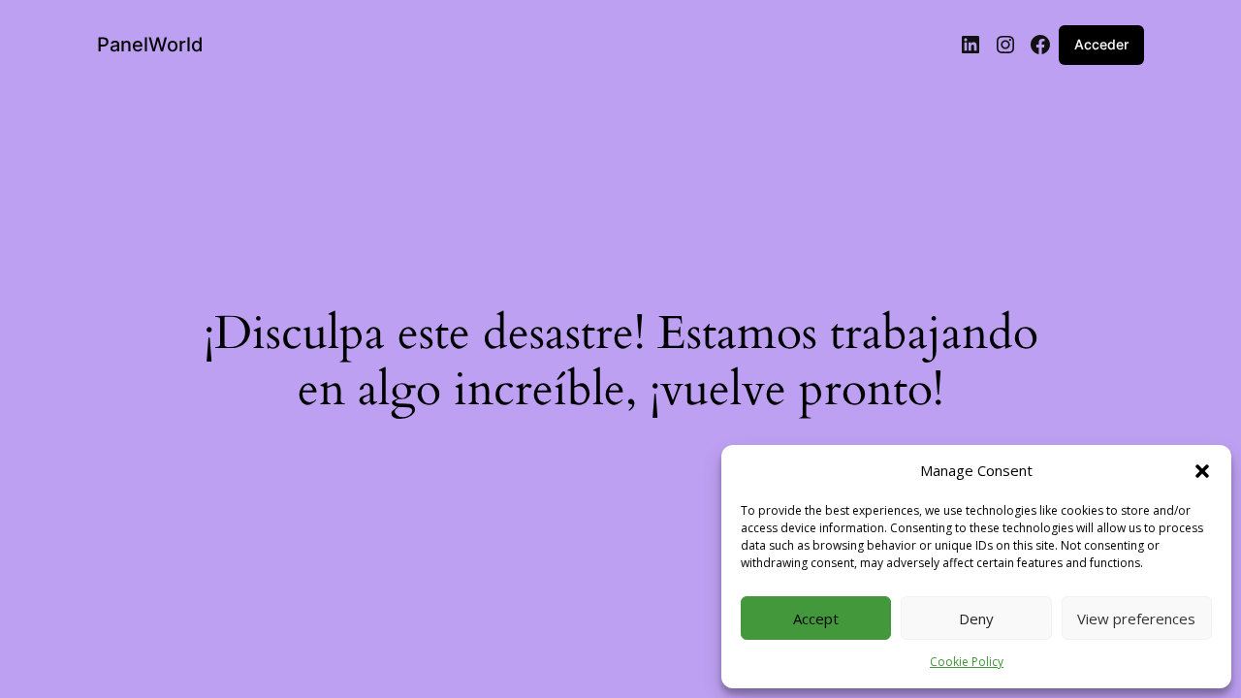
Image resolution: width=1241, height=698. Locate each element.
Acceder (1101, 44)
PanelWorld (150, 44)
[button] (1202, 471)
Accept (816, 618)
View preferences (1136, 618)
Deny (976, 618)
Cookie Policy (966, 661)
